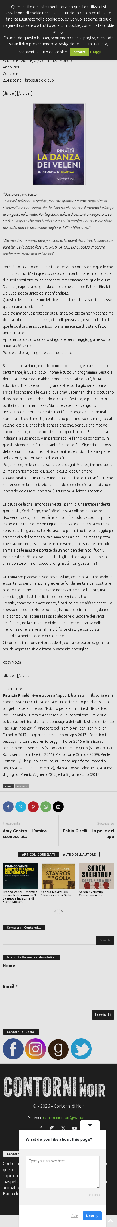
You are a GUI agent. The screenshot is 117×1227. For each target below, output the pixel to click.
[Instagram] (53, 1128)
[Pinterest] (33, 806)
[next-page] (61, 911)
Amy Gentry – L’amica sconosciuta (25, 833)
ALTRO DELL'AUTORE (79, 854)
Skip (74, 1216)
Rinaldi (22, 786)
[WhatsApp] (45, 806)
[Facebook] (8, 806)
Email (10, 986)
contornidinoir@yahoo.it (66, 1117)
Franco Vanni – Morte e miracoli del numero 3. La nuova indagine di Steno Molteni (20, 897)
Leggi (95, 52)
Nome (9, 965)
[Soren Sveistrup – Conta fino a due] (96, 876)
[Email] (58, 806)
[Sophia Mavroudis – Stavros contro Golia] (58, 876)
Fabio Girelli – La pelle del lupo (88, 833)
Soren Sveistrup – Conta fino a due (92, 893)
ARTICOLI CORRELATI (38, 854)
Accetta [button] (79, 52)
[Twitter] (20, 806)
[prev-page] (55, 911)
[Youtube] (75, 1128)
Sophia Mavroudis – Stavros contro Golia (56, 893)
